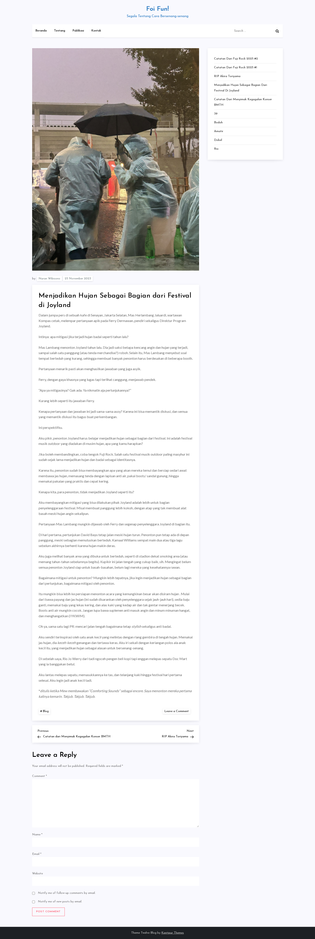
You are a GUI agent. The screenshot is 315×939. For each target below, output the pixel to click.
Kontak (96, 30)
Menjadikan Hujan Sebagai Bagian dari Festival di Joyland (240, 87)
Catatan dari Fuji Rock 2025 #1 (235, 67)
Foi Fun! (157, 9)
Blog (46, 711)
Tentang (59, 30)
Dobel (218, 140)
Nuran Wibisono (49, 278)
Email (36, 854)
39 (216, 113)
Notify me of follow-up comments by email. (67, 893)
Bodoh (218, 122)
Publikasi (78, 30)
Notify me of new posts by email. (60, 901)
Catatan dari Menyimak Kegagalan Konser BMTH (243, 102)
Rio (216, 149)
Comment (39, 776)
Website (37, 873)
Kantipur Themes (172, 933)
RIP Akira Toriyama (227, 76)
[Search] (277, 31)
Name (37, 834)
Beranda (41, 30)
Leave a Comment (177, 711)
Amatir (218, 131)
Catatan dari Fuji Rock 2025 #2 (236, 58)
